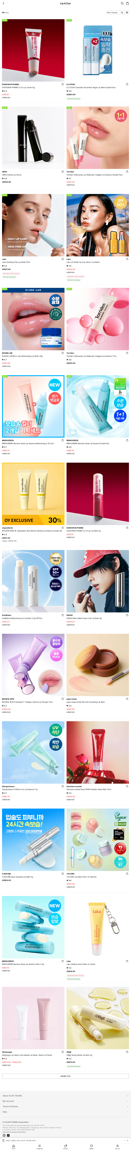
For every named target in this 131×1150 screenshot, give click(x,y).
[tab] (65, 1095)
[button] (4, 1135)
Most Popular (112, 13)
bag (63, 84)
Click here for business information (14, 1132)
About (12, 1096)
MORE (65, 1076)
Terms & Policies (10, 1106)
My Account (8, 1101)
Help (5, 1112)
